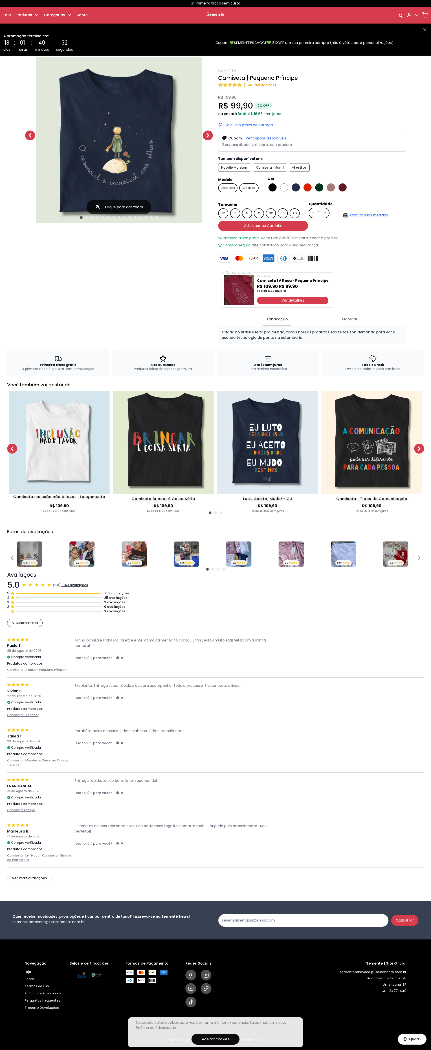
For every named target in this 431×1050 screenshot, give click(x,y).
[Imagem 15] (156, 217)
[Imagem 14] (151, 217)
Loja (7, 14)
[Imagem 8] (119, 217)
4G (295, 213)
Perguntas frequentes (42, 1000)
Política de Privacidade (43, 993)
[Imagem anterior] (30, 135)
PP (223, 213)
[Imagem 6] (108, 217)
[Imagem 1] (81, 217)
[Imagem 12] (140, 217)
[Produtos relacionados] (210, 512)
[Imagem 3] (92, 217)
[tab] (277, 319)
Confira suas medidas (369, 215)
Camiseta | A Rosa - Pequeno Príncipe (37, 669)
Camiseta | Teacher (23, 715)
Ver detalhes (292, 300)
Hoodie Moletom (234, 167)
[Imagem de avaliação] (207, 569)
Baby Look (228, 188)
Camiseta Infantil (270, 167)
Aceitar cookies (215, 1039)
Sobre (82, 14)
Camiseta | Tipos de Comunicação (371, 498)
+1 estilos (299, 167)
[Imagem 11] (135, 217)
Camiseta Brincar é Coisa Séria (163, 498)
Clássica (249, 188)
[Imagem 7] (113, 217)
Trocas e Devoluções (42, 1007)
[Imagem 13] (146, 217)
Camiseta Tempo (21, 810)
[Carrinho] (425, 15)
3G (283, 213)
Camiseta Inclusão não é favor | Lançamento (59, 497)
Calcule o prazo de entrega (248, 125)
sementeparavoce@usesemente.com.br (373, 972)
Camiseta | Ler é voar (24, 855)
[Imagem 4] (97, 217)
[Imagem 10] (129, 217)
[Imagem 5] (102, 217)
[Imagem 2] (86, 217)
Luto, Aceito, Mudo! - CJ (267, 498)
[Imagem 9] (124, 217)
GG (271, 213)
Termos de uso (37, 986)
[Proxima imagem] (208, 135)
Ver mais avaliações (29, 878)
